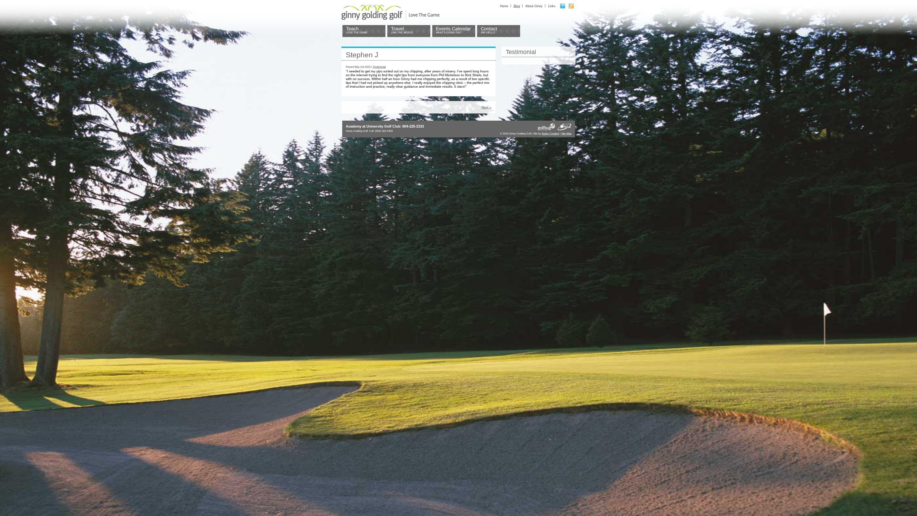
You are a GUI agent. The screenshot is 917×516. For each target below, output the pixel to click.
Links (551, 6)
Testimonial (379, 66)
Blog (517, 6)
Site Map (566, 133)
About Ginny (534, 6)
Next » (486, 107)
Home (504, 6)
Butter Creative (550, 133)
